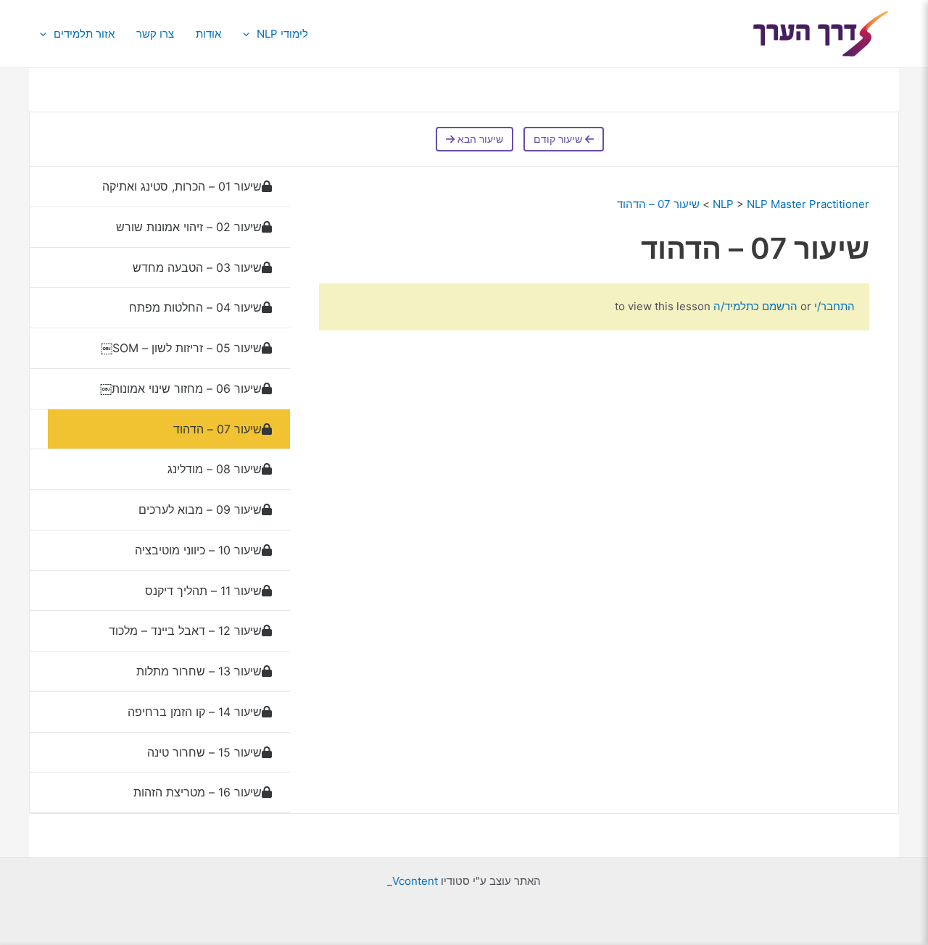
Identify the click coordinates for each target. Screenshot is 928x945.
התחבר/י (833, 306)
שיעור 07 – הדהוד (657, 204)
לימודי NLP (282, 34)
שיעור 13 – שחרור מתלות (199, 671)
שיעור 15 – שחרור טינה (203, 752)
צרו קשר (155, 34)
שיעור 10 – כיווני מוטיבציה (198, 550)
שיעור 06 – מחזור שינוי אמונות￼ (179, 388)
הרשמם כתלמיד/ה (755, 306)
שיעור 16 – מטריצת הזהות (196, 792)
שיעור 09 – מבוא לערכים (200, 509)
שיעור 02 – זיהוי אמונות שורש (189, 227)
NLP (723, 204)
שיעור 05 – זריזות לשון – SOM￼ (181, 348)
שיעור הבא (479, 139)
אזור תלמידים (84, 34)
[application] (250, 34)
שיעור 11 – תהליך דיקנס (203, 590)
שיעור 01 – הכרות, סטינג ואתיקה (182, 186)
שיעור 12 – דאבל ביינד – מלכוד (183, 630)
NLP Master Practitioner (808, 204)
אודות (208, 34)
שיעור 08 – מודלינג (213, 469)
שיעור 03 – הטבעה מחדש (197, 267)
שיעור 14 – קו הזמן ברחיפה (193, 711)
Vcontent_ (412, 881)
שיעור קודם (559, 139)
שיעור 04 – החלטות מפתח (193, 307)
